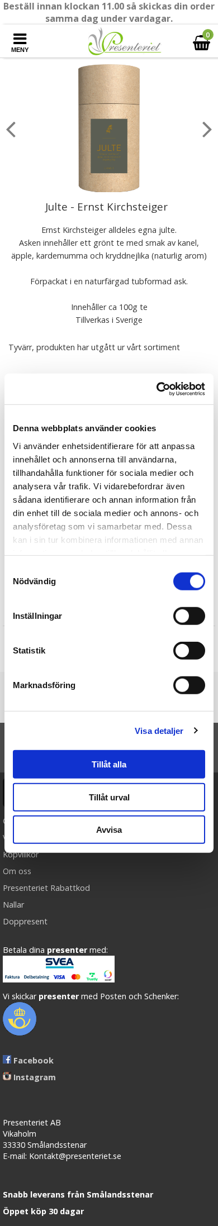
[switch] (189, 616)
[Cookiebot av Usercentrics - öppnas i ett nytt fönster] (156, 388)
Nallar (13, 904)
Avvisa (109, 829)
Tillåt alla (109, 764)
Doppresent (25, 921)
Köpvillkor (21, 854)
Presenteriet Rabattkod (46, 887)
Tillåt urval (109, 797)
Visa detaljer (159, 730)
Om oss (17, 871)
